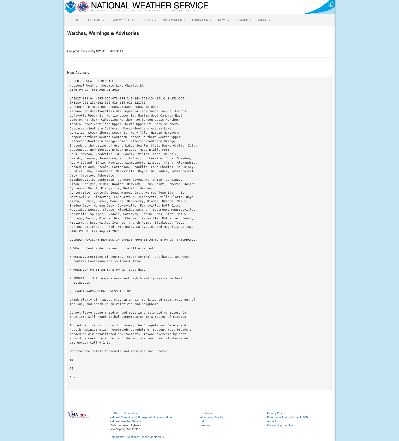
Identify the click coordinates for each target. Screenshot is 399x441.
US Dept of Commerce (123, 413)
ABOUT (263, 20)
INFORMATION (173, 20)
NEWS (222, 20)
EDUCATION (200, 20)
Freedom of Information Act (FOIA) (288, 417)
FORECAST (94, 20)
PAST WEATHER (122, 20)
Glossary (205, 425)
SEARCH (242, 20)
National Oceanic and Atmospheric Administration (140, 417)
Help (203, 421)
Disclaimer (206, 413)
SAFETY (148, 20)
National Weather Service (125, 421)
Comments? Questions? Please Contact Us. (136, 437)
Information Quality (211, 417)
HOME (75, 20)
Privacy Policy (276, 413)
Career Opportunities (280, 425)
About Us (273, 421)
